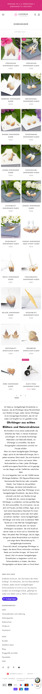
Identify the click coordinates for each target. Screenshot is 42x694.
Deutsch (30, 674)
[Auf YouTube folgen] (19, 667)
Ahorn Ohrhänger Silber (10, 171)
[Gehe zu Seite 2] (25, 395)
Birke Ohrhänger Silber (10, 385)
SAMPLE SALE (8, 645)
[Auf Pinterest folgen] (14, 667)
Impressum (6, 630)
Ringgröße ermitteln (10, 653)
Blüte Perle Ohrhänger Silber (31, 385)
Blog (4, 649)
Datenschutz (7, 622)
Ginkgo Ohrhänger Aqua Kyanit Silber (31, 242)
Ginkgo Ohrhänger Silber (10, 135)
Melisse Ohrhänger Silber (10, 314)
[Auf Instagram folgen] (8, 667)
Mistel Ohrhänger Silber (11, 278)
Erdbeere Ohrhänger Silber (10, 100)
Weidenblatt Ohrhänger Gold (31, 314)
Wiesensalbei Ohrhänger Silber (31, 171)
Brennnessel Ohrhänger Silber (31, 100)
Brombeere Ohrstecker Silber (31, 349)
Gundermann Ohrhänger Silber (31, 135)
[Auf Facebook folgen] (3, 667)
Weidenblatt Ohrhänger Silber (11, 242)
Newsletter (6, 657)
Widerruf (5, 626)
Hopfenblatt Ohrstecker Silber (11, 349)
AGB (4, 609)
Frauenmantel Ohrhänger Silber (31, 278)
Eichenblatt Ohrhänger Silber (11, 207)
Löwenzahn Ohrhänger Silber (11, 64)
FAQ (4, 661)
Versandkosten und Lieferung (13, 614)
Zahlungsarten (7, 618)
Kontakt (5, 641)
